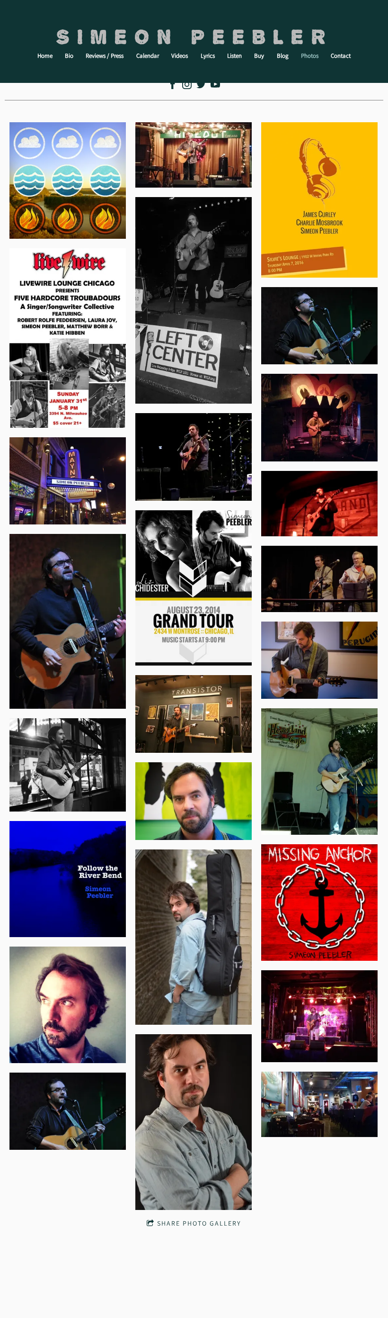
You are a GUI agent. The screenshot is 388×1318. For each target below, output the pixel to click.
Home (45, 56)
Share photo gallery (199, 1223)
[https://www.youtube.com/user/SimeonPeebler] (215, 86)
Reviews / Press (104, 56)
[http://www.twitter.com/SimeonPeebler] (201, 86)
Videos (179, 56)
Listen (234, 56)
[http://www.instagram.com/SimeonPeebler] (187, 86)
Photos (309, 56)
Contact (341, 56)
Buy (259, 56)
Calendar (147, 56)
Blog (283, 56)
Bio (69, 56)
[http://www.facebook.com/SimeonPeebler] (172, 86)
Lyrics (208, 56)
